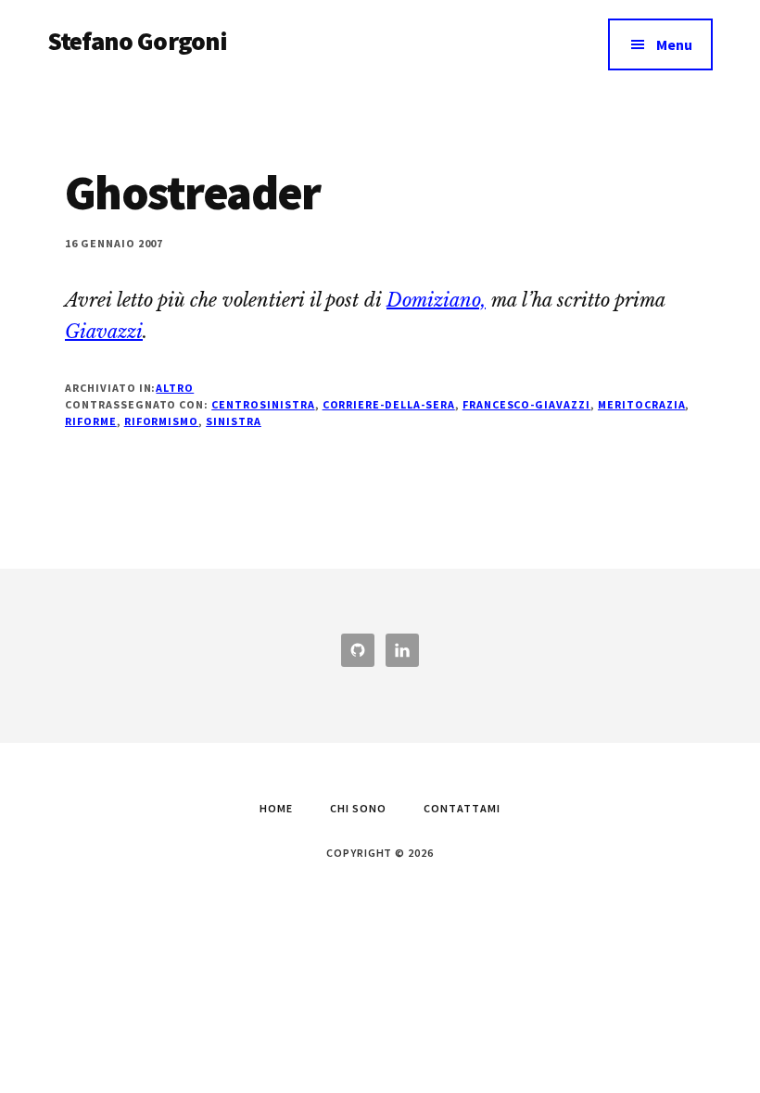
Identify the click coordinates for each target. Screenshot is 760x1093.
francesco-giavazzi (526, 404)
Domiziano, (436, 300)
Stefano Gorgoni (137, 40)
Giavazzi (104, 331)
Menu (674, 44)
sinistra (233, 421)
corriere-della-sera (389, 404)
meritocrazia (642, 404)
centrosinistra (262, 404)
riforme (91, 421)
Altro (175, 388)
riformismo (161, 421)
